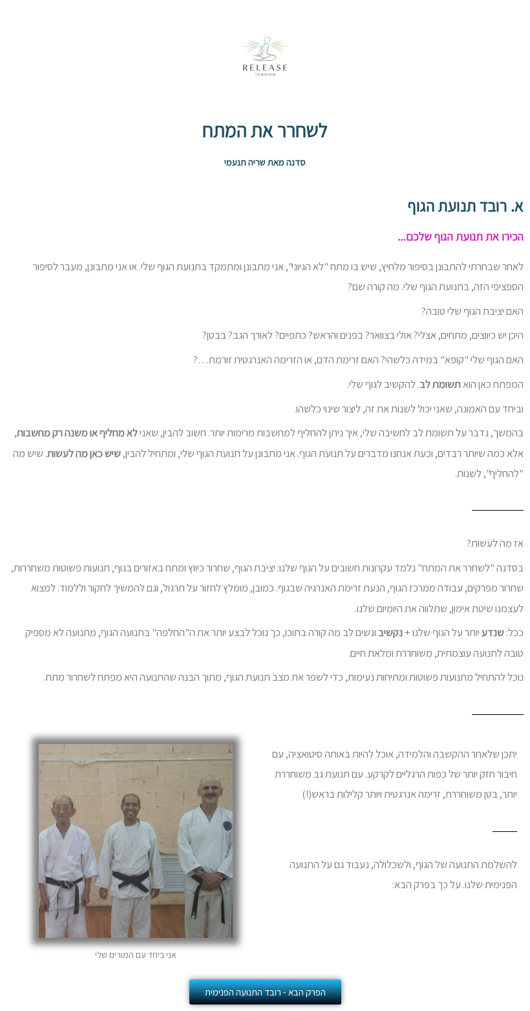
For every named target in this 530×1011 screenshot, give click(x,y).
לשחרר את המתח (265, 130)
